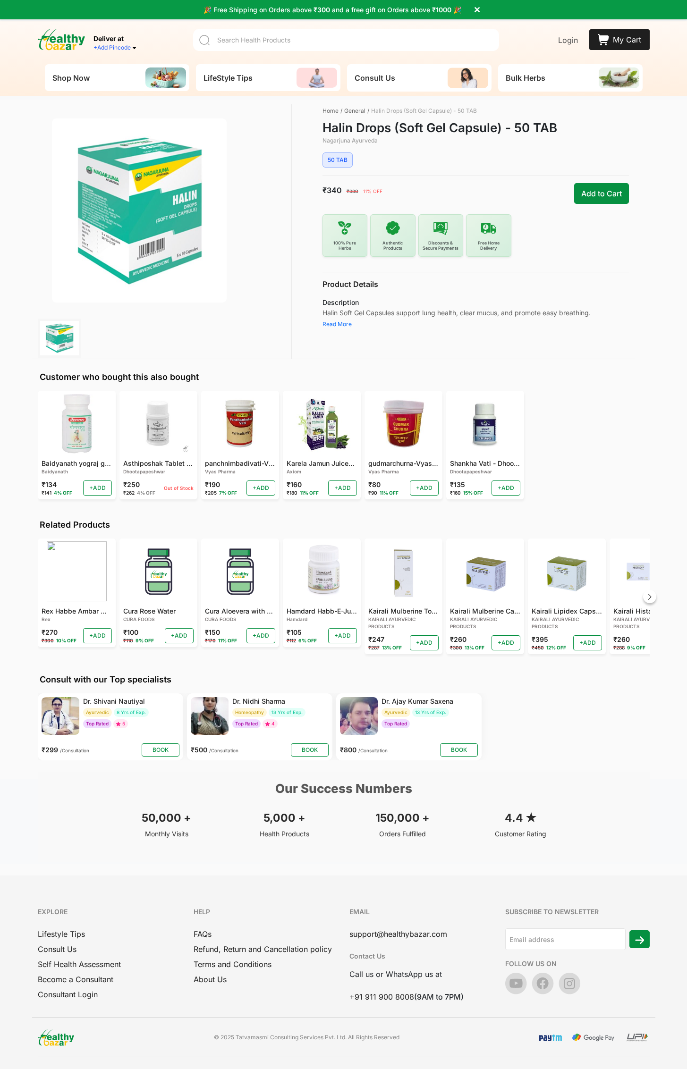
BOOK (161, 749)
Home (330, 110)
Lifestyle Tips (61, 934)
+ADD (97, 487)
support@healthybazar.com (398, 934)
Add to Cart (601, 193)
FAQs (203, 934)
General (354, 110)
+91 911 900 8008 (381, 997)
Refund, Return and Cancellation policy (263, 949)
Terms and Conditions (232, 964)
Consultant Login (68, 994)
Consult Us (57, 949)
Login (568, 40)
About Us (210, 979)
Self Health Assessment (79, 964)
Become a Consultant (75, 979)
